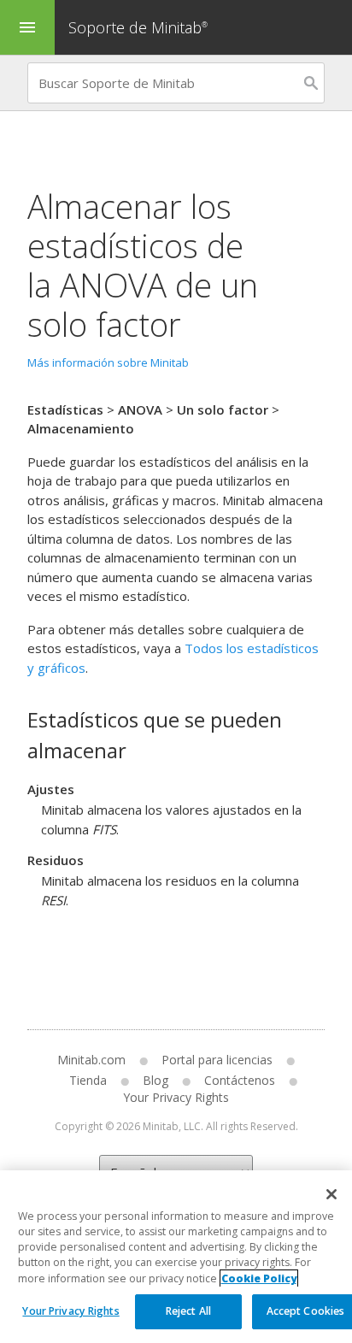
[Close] (331, 1194)
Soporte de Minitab (138, 27)
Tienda (88, 1080)
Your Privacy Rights (70, 1311)
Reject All (188, 1311)
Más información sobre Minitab (108, 362)
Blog (155, 1080)
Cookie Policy (258, 1278)
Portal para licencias (217, 1059)
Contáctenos (239, 1080)
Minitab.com (91, 1059)
